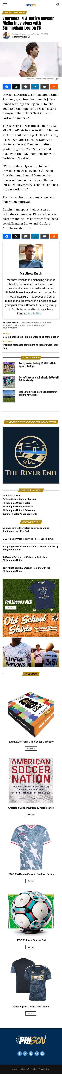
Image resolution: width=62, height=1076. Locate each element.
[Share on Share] (7, 87)
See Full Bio (34, 313)
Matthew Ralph (20, 37)
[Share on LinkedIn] (35, 87)
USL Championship (37, 325)
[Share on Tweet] (16, 87)
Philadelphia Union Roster (16, 503)
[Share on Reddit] (54, 87)
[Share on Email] (44, 87)
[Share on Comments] (26, 87)
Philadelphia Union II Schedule (19, 510)
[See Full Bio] (43, 313)
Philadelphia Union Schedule (18, 506)
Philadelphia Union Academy (36, 323)
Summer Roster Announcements (20, 514)
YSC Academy (10, 328)
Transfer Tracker (12, 495)
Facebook (31, 673)
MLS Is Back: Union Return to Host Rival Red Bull (28, 539)
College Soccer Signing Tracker (19, 499)
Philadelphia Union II (14, 325)
